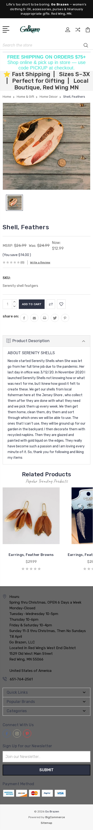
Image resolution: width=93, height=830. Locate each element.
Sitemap (46, 823)
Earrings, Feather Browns (31, 555)
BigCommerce (55, 817)
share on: (11, 316)
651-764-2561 (21, 679)
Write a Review (40, 262)
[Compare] (77, 31)
